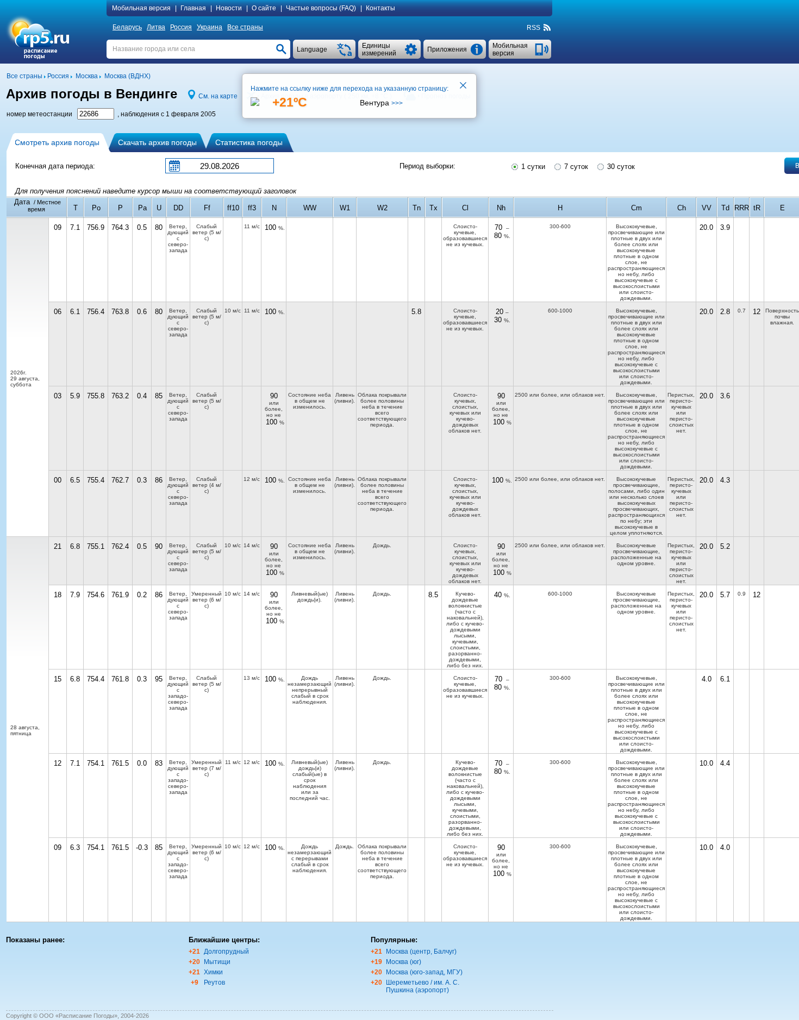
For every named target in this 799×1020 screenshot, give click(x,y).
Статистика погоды (249, 142)
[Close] (463, 86)
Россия (181, 27)
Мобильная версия (141, 8)
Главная (193, 8)
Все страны (245, 27)
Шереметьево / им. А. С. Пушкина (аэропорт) (422, 986)
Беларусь (127, 27)
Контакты (380, 8)
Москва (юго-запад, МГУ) (424, 972)
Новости (229, 8)
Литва (156, 27)
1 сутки (532, 166)
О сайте (264, 8)
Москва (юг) (403, 962)
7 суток (575, 166)
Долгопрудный (226, 951)
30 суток (620, 166)
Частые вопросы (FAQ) (321, 8)
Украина (209, 27)
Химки (213, 972)
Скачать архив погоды (157, 142)
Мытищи (217, 962)
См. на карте (218, 96)
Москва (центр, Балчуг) (421, 951)
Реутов (214, 982)
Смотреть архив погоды (57, 142)
